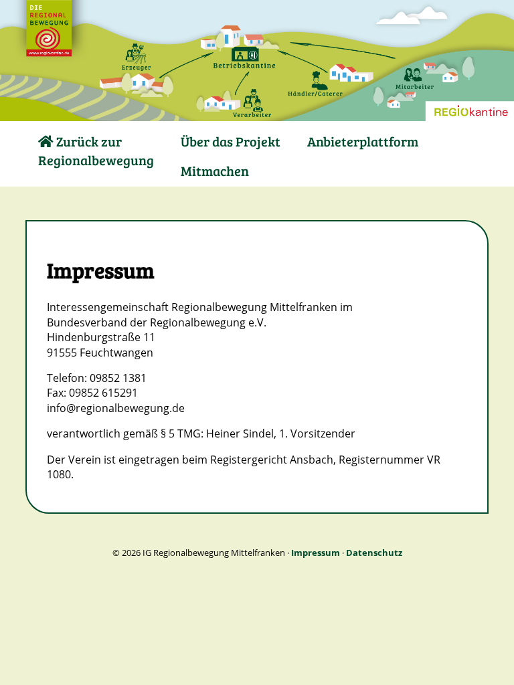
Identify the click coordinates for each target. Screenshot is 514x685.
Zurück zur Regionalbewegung (96, 150)
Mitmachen (215, 170)
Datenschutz (374, 553)
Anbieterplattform (362, 141)
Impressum (315, 553)
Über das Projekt (230, 141)
